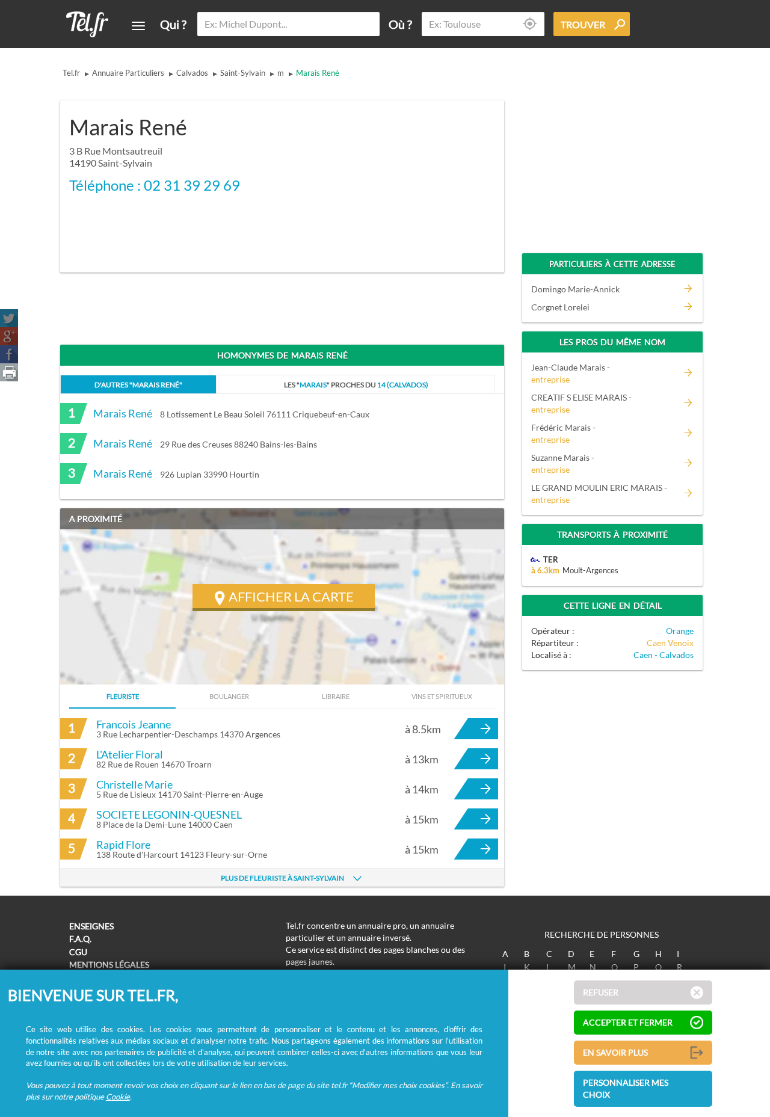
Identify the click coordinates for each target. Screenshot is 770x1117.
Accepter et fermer (628, 1022)
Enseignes (91, 926)
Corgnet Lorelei (560, 307)
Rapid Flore (123, 844)
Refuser (600, 992)
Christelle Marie (134, 784)
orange (680, 631)
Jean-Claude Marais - (570, 373)
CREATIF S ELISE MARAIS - (581, 403)
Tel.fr (71, 73)
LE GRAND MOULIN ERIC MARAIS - (599, 493)
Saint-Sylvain (242, 73)
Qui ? (173, 24)
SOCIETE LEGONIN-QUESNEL (169, 814)
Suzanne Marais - (562, 463)
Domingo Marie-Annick (575, 289)
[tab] (138, 384)
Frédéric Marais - (563, 433)
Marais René (317, 73)
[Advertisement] (400, 178)
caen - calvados (663, 655)
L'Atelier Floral (129, 754)
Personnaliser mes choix (625, 1088)
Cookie (118, 1096)
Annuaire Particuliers (128, 73)
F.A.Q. (80, 939)
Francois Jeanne (133, 724)
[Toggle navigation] (138, 25)
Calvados (192, 73)
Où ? (400, 24)
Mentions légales (109, 964)
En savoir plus (615, 1052)
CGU (78, 952)
